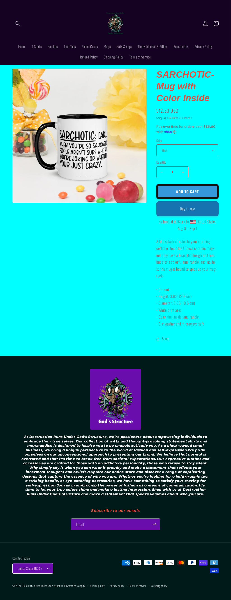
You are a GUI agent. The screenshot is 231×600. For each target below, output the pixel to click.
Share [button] (165, 338)
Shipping (161, 118)
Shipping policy (159, 586)
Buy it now (187, 209)
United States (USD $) (30, 568)
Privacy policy (117, 586)
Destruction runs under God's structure (43, 586)
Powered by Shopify (74, 586)
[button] (17, 23)
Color (159, 140)
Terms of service (137, 586)
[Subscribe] (154, 524)
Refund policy (97, 586)
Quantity (161, 162)
